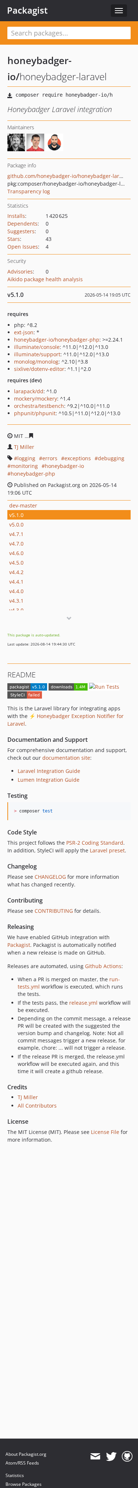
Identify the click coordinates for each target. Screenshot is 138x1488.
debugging (111, 458)
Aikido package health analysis (45, 279)
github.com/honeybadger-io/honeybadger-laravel (68, 175)
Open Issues (22, 246)
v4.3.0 (16, 610)
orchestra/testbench (39, 405)
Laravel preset (107, 850)
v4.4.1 (16, 581)
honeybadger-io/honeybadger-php (56, 339)
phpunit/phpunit (35, 413)
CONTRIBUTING (54, 910)
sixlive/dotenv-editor (39, 368)
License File (105, 1131)
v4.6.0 (16, 553)
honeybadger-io (64, 465)
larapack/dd (28, 391)
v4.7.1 (16, 534)
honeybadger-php (33, 473)
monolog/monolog (36, 361)
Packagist (27, 10)
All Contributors (37, 1105)
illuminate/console (37, 346)
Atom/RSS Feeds (22, 1463)
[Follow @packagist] (111, 1456)
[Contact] (95, 1456)
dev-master (23, 505)
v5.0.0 (16, 524)
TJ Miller (24, 446)
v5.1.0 (16, 515)
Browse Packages (24, 1484)
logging (26, 458)
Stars (13, 238)
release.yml (83, 1002)
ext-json (23, 332)
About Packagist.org (26, 1454)
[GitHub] (127, 1456)
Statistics (15, 1475)
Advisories (20, 271)
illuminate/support (37, 354)
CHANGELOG (50, 876)
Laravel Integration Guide (49, 770)
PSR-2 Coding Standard (94, 842)
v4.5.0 (16, 562)
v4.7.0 (16, 543)
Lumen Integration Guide (48, 779)
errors (49, 458)
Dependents (22, 223)
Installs (16, 215)
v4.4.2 (16, 572)
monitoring (24, 465)
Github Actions (103, 966)
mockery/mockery (35, 398)
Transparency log (28, 191)
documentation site (66, 757)
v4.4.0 (16, 591)
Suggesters (21, 231)
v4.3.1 (16, 600)
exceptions (77, 458)
